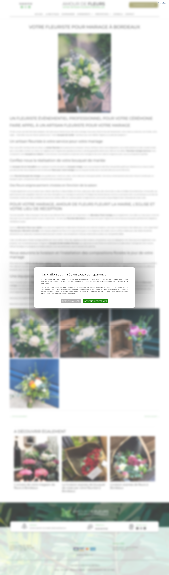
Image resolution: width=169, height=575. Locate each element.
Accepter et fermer (95, 301)
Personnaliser (70, 301)
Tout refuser (162, 3)
